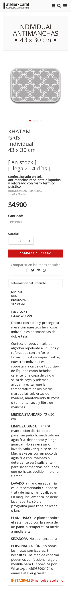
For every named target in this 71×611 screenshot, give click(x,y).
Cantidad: (15, 215)
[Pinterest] (38, 270)
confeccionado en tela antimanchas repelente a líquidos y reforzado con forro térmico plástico (34, 181)
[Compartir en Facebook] (27, 270)
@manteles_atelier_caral (50, 580)
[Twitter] (33, 270)
